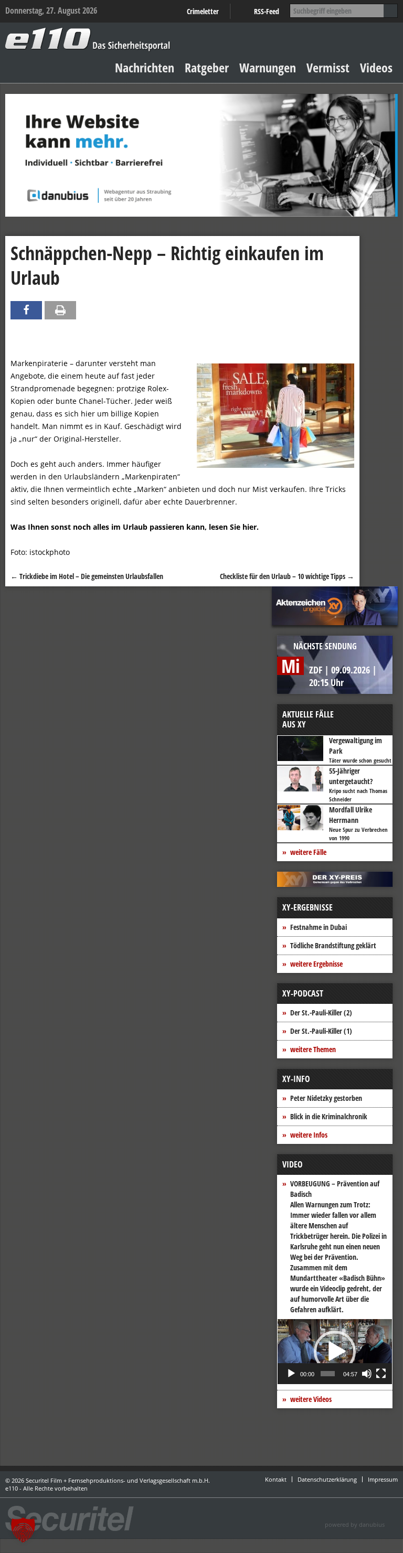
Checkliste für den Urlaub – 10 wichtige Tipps (287, 576)
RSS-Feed (266, 11)
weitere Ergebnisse (316, 964)
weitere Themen (313, 1049)
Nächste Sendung (325, 646)
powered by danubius (355, 1524)
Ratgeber (207, 67)
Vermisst (327, 67)
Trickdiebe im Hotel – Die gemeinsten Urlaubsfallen (86, 576)
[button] (335, 1352)
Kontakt (276, 1479)
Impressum (383, 1479)
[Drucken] (60, 310)
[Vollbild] (381, 1373)
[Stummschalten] (367, 1373)
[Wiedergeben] (291, 1373)
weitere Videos (311, 1399)
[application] (335, 1351)
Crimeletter (203, 11)
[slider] (328, 1373)
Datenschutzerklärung (327, 1479)
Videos (376, 67)
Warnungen (267, 67)
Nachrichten (144, 67)
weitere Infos (308, 1135)
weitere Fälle (308, 852)
